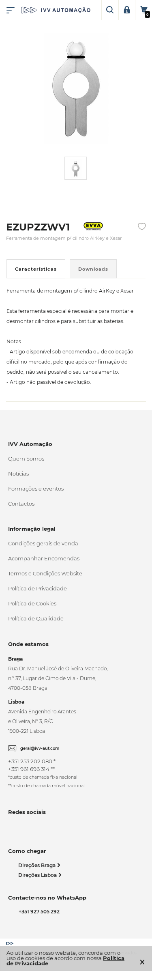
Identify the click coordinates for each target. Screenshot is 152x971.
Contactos (21, 503)
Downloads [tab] (93, 269)
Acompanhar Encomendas (43, 558)
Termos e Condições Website (45, 573)
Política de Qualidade (36, 618)
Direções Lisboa (38, 875)
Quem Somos (26, 458)
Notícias (18, 473)
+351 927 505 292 (38, 912)
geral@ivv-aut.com (40, 748)
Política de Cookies (32, 603)
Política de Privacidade (37, 588)
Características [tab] (36, 269)
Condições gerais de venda (43, 543)
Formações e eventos (36, 488)
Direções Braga (37, 865)
